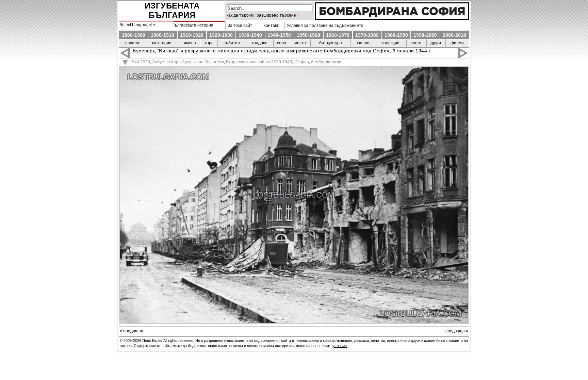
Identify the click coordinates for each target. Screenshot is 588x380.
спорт (416, 42)
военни (363, 42)
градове (259, 42)
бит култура (330, 42)
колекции (390, 42)
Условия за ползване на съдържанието (324, 25)
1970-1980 (367, 35)
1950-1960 (308, 35)
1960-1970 (337, 35)
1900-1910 (162, 35)
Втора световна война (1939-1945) (259, 62)
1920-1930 (221, 35)
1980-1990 (396, 35)
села (281, 42)
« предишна (131, 331)
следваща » (456, 331)
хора (209, 42)
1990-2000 (425, 35)
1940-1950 (279, 35)
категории (162, 42)
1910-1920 (191, 35)
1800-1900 (133, 35)
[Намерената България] (392, 18)
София (302, 62)
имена (190, 42)
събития (232, 42)
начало (132, 42)
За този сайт (239, 25)
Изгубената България (172, 10)
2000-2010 (454, 35)
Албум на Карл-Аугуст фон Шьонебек (188, 62)
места (300, 42)
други (435, 42)
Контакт (270, 25)
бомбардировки (326, 62)
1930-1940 (250, 35)
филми (457, 42)
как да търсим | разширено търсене (261, 15)
